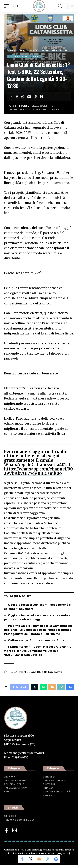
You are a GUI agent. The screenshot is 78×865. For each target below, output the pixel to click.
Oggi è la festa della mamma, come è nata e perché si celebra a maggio (37, 617)
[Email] (29, 96)
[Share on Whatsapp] (23, 96)
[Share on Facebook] (17, 96)
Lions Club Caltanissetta (45, 672)
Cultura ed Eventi (19, 56)
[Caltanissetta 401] (39, 6)
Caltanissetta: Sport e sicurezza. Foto (36, 640)
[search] (60, 6)
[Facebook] (6, 830)
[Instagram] (14, 830)
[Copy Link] (35, 96)
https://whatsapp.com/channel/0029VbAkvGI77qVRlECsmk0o (38, 471)
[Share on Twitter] (30, 859)
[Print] (41, 96)
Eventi (23, 672)
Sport (36, 56)
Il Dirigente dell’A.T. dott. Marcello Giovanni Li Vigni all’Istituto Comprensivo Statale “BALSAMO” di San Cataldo (38, 651)
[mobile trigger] (7, 6)
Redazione (23, 105)
